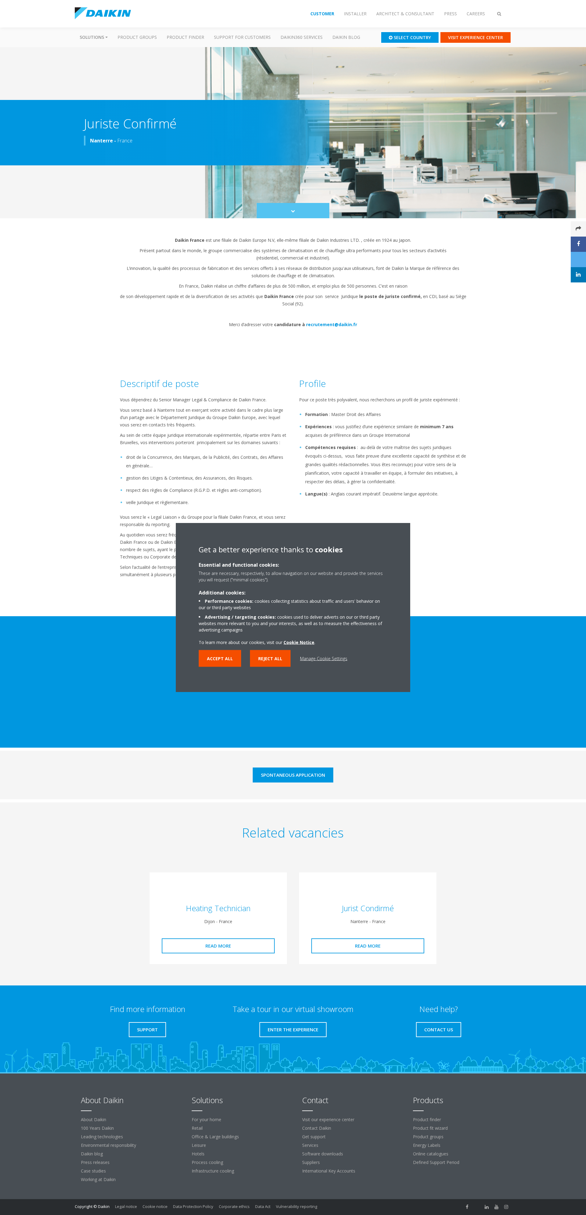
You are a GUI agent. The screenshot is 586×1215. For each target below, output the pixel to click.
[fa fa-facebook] (467, 1207)
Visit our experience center (328, 1119)
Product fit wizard (430, 1128)
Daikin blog (346, 37)
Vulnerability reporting (296, 1206)
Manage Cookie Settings (323, 658)
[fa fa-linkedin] (487, 1207)
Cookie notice (155, 1206)
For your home (206, 1119)
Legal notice (126, 1206)
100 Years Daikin (97, 1128)
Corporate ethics (234, 1206)
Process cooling (207, 1162)
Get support (314, 1137)
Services (310, 1145)
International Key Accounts (328, 1171)
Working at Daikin (98, 1179)
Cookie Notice (299, 642)
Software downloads (322, 1154)
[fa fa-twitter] (477, 1207)
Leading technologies (102, 1137)
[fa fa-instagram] (506, 1207)
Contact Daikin (316, 1128)
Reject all (270, 658)
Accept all (220, 658)
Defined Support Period (437, 1162)
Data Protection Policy (193, 1206)
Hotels (198, 1154)
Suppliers (311, 1162)
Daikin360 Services (301, 37)
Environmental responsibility (108, 1145)
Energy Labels (426, 1145)
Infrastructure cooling (213, 1171)
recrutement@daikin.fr (331, 324)
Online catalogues (430, 1154)
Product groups (137, 37)
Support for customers (242, 37)
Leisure (199, 1145)
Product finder (185, 37)
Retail (197, 1128)
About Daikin (93, 1119)
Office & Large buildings (215, 1137)
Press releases (95, 1162)
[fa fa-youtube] (496, 1207)
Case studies (93, 1171)
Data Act (262, 1206)
